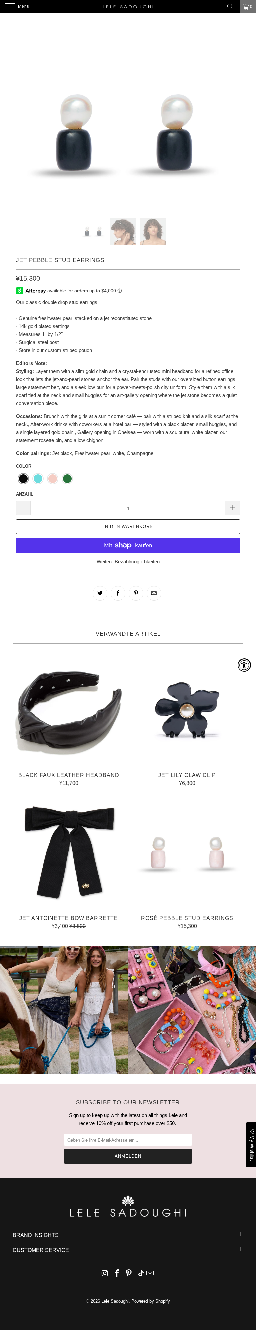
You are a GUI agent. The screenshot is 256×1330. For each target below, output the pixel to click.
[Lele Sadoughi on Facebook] (117, 1274)
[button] (23, 478)
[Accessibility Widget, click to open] (244, 665)
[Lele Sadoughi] (128, 6)
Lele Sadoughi (115, 1301)
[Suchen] (233, 7)
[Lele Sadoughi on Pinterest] (129, 1274)
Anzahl (24, 494)
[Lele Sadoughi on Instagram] (105, 1274)
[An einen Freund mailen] (154, 593)
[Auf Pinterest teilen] (136, 593)
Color (23, 466)
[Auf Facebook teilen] (118, 593)
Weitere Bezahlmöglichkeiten (128, 561)
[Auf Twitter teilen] (100, 593)
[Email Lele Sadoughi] (150, 1274)
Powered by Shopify (150, 1301)
